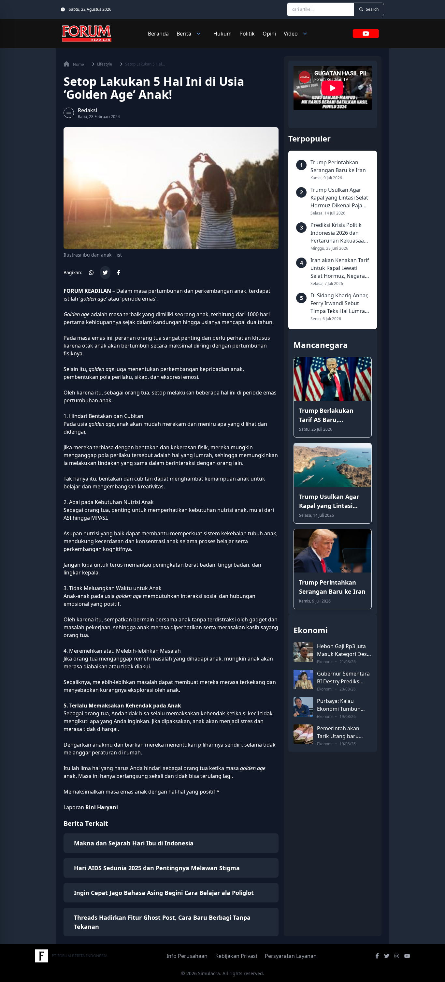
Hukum (222, 33)
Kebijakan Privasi (236, 956)
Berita (184, 33)
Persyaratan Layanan (291, 956)
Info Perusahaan (187, 956)
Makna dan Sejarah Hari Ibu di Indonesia (134, 843)
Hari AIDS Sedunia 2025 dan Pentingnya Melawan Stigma (157, 868)
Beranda (158, 33)
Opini (269, 33)
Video (291, 33)
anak (240, 290)
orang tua (137, 392)
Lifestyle (104, 64)
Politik (247, 33)
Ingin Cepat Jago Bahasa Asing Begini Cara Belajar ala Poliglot (164, 893)
